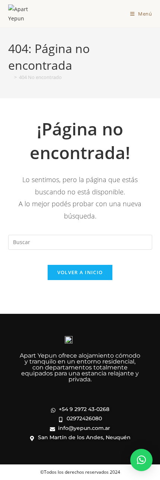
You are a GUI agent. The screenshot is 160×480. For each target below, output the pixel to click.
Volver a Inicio (80, 272)
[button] (141, 460)
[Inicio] (10, 77)
